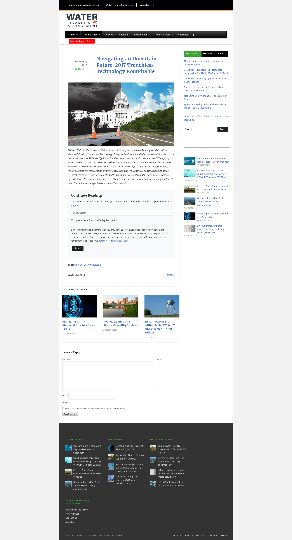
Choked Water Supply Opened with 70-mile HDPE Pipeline (87, 473)
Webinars (123, 34)
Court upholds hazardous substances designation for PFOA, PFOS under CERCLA (211, 174)
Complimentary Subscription (83, 4)
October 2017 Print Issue (87, 264)
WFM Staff (81, 68)
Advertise (145, 4)
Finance (73, 34)
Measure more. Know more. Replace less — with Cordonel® (87, 449)
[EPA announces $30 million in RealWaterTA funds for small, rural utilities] (161, 307)
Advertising (71, 521)
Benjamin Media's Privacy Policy (113, 240)
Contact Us (71, 517)
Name (159, 359)
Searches (221, 54)
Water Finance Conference (119, 4)
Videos (109, 34)
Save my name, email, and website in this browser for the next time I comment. (95, 408)
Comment (66, 359)
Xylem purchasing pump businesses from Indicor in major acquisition (210, 229)
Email (65, 395)
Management (92, 34)
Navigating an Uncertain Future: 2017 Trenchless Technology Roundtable (126, 65)
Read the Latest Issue (76, 509)
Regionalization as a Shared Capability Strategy (120, 323)
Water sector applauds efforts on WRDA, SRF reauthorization (127, 480)
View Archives (72, 513)
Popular (207, 54)
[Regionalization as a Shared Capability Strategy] (120, 307)
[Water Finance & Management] (82, 19)
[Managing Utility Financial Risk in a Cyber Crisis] (79, 307)
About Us (177, 535)
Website (65, 402)
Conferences (183, 34)
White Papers (163, 34)
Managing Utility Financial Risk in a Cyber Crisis (78, 325)
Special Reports (142, 34)
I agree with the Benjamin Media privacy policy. (95, 220)
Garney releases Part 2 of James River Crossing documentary (210, 201)
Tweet (170, 274)
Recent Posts (193, 54)
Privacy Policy (200, 535)
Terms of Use (213, 535)
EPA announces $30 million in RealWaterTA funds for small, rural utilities (159, 327)
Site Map (223, 535)
